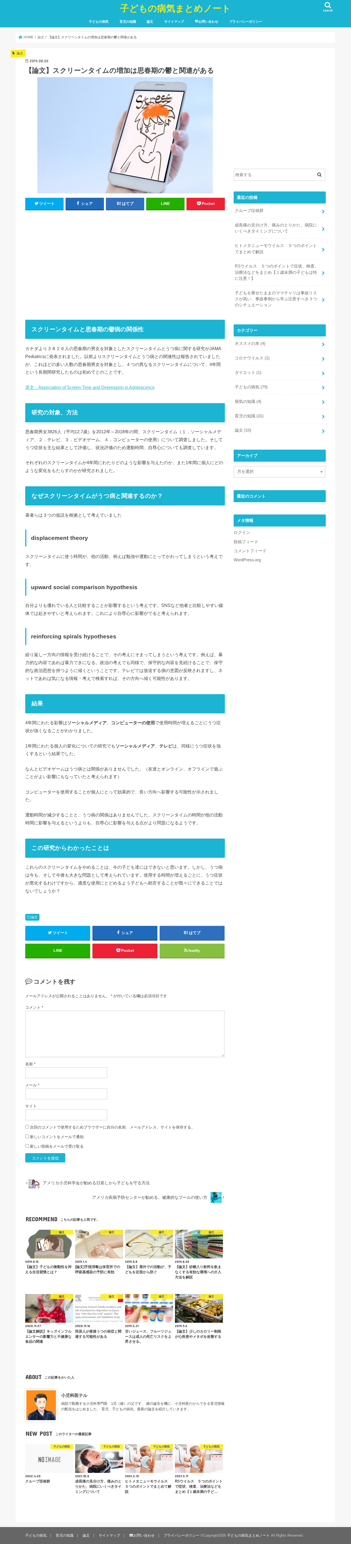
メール (32, 1085)
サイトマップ (174, 22)
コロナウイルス (252, 358)
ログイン (242, 532)
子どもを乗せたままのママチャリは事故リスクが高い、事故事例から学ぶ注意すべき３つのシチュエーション (276, 299)
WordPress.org (247, 560)
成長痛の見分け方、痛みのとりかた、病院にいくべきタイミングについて (276, 228)
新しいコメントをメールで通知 (57, 1137)
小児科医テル (74, 1395)
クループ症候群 (249, 210)
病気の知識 (248, 401)
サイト (31, 1106)
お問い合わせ (208, 22)
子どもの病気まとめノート (175, 8)
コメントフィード (250, 551)
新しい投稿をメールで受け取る (57, 1146)
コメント (34, 1007)
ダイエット (248, 372)
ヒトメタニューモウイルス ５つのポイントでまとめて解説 (276, 248)
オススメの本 (250, 343)
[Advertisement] (125, 262)
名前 (30, 1064)
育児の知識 (128, 22)
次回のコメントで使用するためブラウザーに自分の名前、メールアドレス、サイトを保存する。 (112, 1127)
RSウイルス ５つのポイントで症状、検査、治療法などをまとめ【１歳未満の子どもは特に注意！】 (277, 272)
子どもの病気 (99, 22)
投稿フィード (246, 542)
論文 (150, 22)
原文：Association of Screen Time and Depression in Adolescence (90, 387)
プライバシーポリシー (245, 22)
